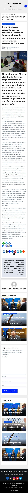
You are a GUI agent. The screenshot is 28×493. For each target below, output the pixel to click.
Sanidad (5, 329)
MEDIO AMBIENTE (7, 314)
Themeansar (14, 485)
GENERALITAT (13, 312)
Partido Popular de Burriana (14, 472)
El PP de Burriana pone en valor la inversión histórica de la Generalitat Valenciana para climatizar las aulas (14, 458)
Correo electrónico (7, 381)
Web (3, 385)
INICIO (5, 487)
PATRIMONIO (7, 407)
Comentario (5, 356)
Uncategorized (7, 422)
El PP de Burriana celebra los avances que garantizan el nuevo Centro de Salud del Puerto (13, 334)
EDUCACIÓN (11, 24)
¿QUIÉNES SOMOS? (13, 487)
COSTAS (12, 327)
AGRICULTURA (7, 405)
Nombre (4, 376)
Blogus (21, 483)
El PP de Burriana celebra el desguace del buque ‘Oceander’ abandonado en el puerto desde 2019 (14, 319)
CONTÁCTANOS (14, 490)
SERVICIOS (6, 298)
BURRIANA (4, 24)
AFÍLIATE (21, 487)
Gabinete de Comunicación (12, 47)
